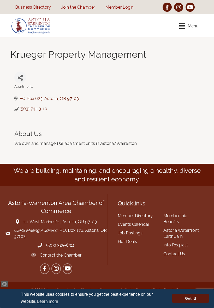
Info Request (175, 244)
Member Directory (135, 215)
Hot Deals (127, 241)
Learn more (47, 301)
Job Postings (130, 232)
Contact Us (174, 253)
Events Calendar (133, 224)
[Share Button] (20, 77)
